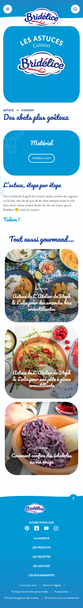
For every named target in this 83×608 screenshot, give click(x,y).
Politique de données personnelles (29, 592)
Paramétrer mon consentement (62, 598)
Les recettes (41, 557)
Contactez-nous (28, 585)
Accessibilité (61, 592)
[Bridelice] (41, 9)
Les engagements (41, 575)
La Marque (41, 538)
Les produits (41, 547)
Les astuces (41, 566)
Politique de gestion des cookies (21, 598)
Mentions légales (52, 585)
